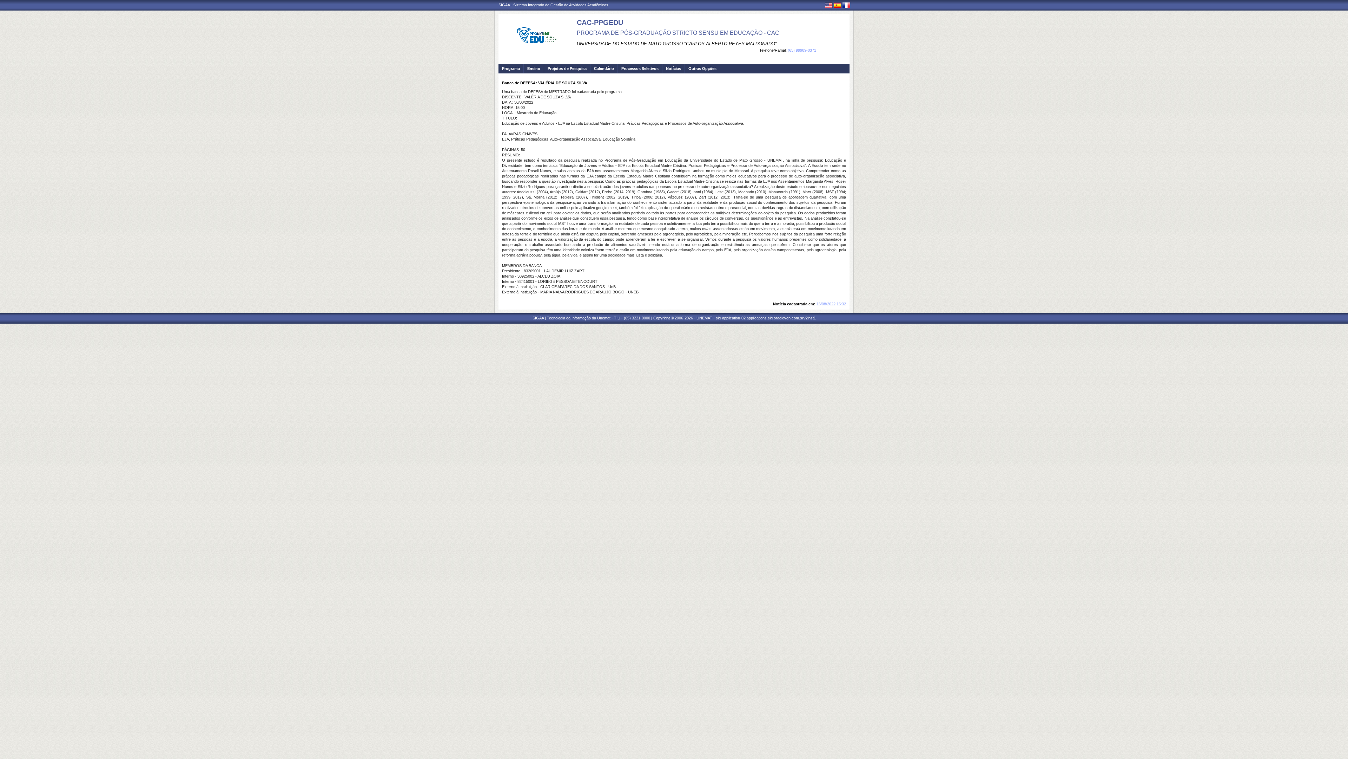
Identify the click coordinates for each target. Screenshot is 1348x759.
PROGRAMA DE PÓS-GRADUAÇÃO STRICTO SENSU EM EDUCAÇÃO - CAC (678, 33)
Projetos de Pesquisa (567, 68)
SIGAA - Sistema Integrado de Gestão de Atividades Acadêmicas (553, 5)
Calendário (604, 68)
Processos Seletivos (640, 68)
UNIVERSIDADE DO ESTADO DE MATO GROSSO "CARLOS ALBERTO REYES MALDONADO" (677, 43)
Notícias (673, 68)
